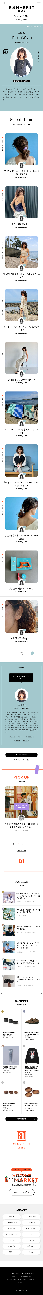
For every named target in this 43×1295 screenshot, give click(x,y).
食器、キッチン (31, 1228)
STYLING (12, 737)
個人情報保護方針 (26, 1276)
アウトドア (11, 1246)
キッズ (11, 1240)
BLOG (18, 740)
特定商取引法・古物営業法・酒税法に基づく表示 (21, 1279)
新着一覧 (12, 1217)
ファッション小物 (12, 1222)
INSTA (25, 740)
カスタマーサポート (15, 1273)
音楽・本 (12, 1252)
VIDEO (20, 737)
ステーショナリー (12, 1234)
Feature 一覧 (21, 850)
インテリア (11, 1228)
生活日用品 (31, 1222)
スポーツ (31, 1240)
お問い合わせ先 (29, 1273)
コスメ (31, 1234)
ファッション (31, 1217)
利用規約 (14, 1276)
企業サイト (21, 1282)
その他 (31, 1252)
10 (22, 654)
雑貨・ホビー (31, 1246)
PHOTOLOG (30, 737)
